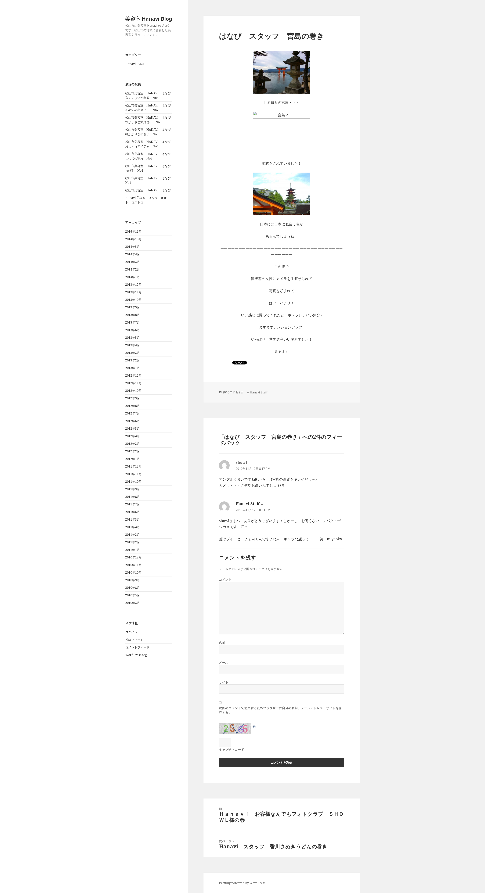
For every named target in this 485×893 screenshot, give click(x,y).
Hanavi (130, 64)
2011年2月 (132, 542)
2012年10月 (133, 391)
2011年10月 (133, 481)
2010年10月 (133, 572)
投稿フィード (134, 640)
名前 (222, 643)
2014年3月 (132, 262)
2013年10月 (133, 300)
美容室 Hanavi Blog (148, 18)
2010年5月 (132, 595)
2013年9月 (132, 307)
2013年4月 (132, 345)
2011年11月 (133, 474)
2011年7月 (132, 504)
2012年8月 (132, 406)
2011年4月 (132, 527)
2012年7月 (132, 413)
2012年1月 (132, 459)
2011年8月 (132, 497)
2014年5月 (132, 247)
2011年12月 (133, 466)
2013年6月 (132, 330)
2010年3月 (132, 603)
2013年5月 (132, 337)
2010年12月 (133, 557)
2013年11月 (133, 292)
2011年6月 (132, 512)
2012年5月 (132, 428)
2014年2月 (132, 269)
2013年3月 (132, 353)
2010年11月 (133, 565)
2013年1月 (132, 368)
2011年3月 (132, 535)
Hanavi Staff (258, 392)
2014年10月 (133, 239)
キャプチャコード (231, 750)
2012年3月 (132, 444)
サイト (223, 682)
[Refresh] (254, 725)
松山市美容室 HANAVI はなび (148, 190)
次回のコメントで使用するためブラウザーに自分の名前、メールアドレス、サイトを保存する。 (280, 710)
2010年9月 (132, 580)
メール (223, 662)
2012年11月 (133, 383)
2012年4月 (132, 436)
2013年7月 (132, 322)
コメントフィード (137, 647)
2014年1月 (132, 277)
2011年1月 (132, 550)
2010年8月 (132, 588)
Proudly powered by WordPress (242, 883)
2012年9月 (132, 398)
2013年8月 (132, 315)
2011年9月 (132, 489)
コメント (225, 579)
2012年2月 (132, 451)
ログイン (131, 632)
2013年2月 (132, 360)
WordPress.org (136, 655)
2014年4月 (132, 254)
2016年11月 (133, 231)
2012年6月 (132, 421)
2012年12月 (133, 375)
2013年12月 (133, 284)
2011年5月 (132, 519)
